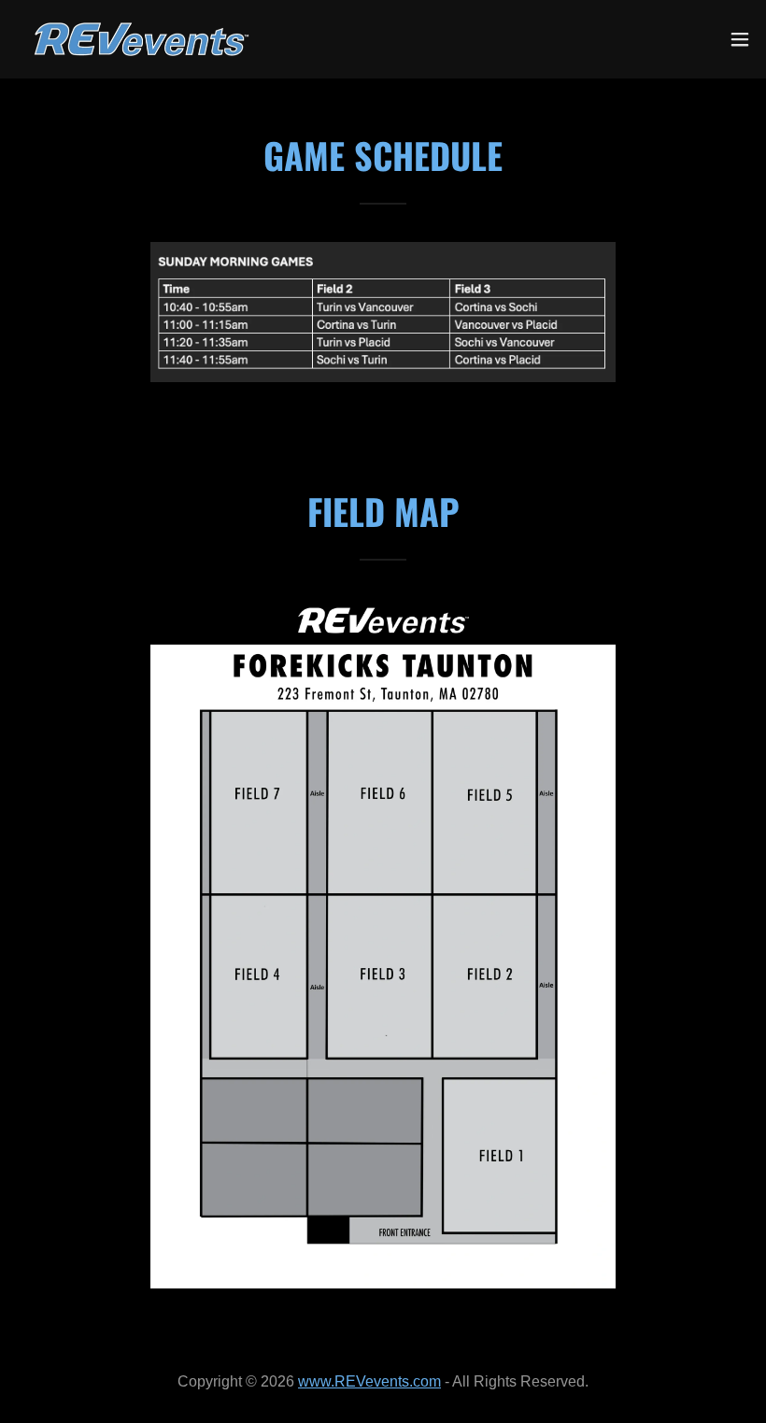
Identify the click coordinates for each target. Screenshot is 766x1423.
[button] (740, 39)
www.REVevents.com (369, 1381)
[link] (141, 39)
